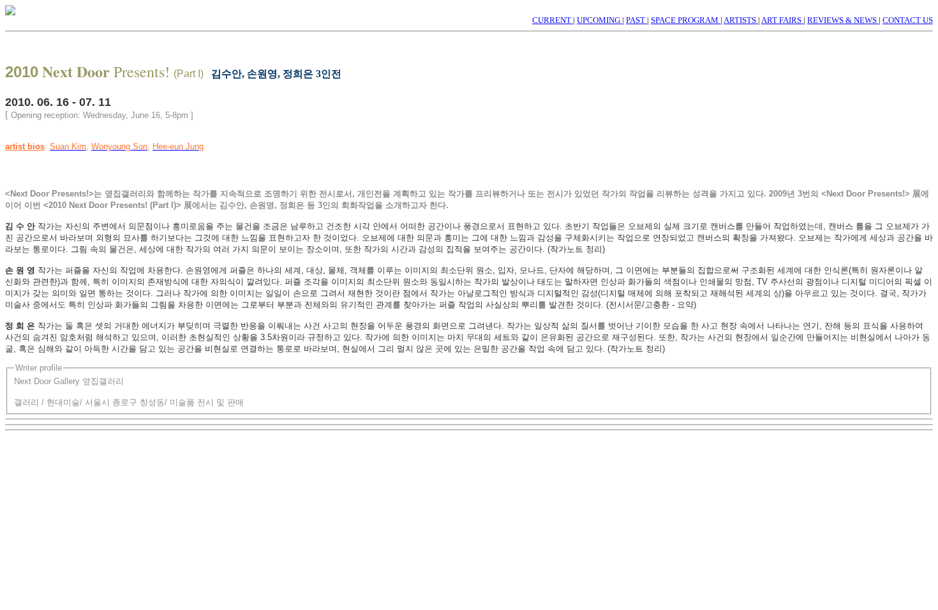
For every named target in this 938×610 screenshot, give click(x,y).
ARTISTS (741, 20)
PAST (636, 20)
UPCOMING (599, 20)
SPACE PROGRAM (685, 20)
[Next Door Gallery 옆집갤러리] (10, 11)
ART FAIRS (782, 20)
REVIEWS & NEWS (843, 20)
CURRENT (552, 20)
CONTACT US (907, 20)
